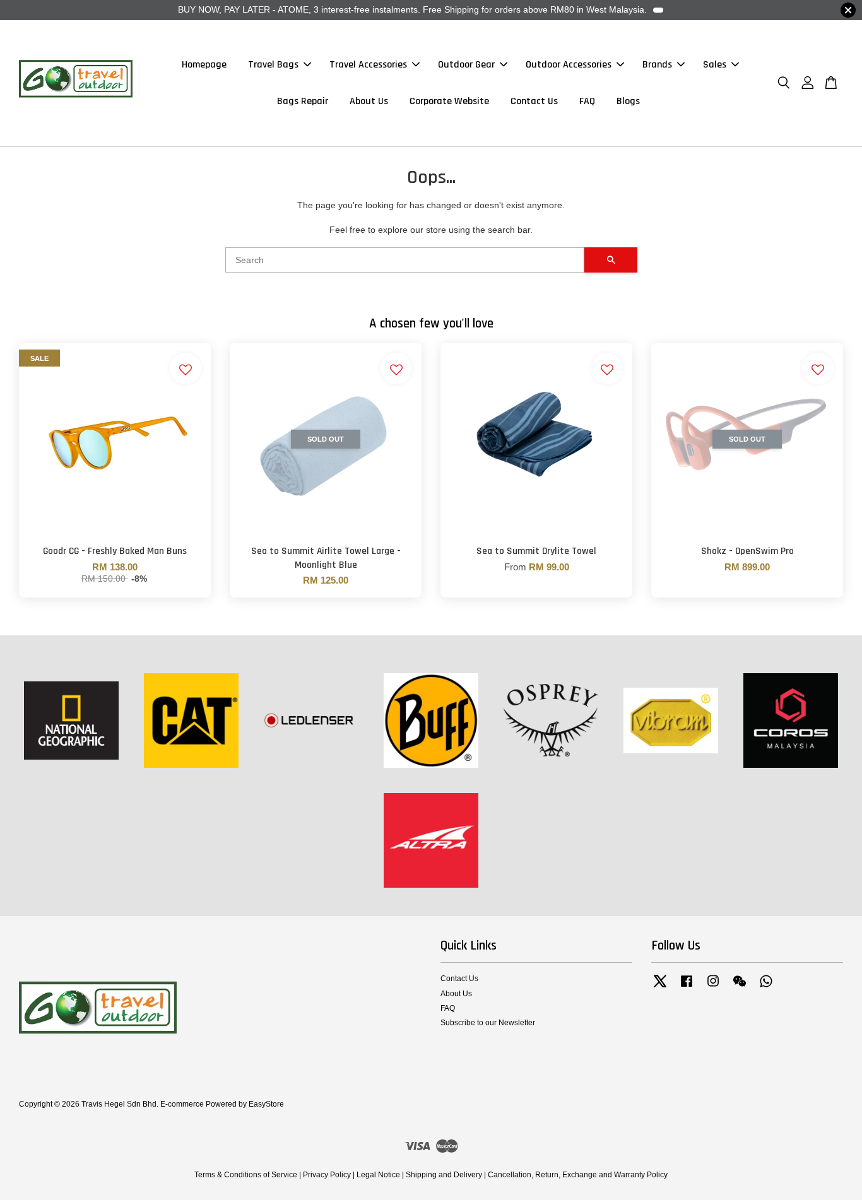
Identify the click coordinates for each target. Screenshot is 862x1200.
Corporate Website (449, 101)
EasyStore (266, 1104)
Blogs (628, 101)
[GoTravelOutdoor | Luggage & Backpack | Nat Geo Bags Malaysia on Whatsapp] (766, 987)
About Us (369, 101)
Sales (714, 65)
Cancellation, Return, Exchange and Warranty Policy (578, 1174)
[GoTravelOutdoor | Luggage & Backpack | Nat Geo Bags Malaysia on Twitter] (660, 987)
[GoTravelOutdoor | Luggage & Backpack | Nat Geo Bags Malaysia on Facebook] (686, 987)
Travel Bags (273, 65)
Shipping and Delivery (444, 1174)
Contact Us (534, 101)
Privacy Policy (327, 1174)
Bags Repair (302, 101)
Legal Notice (378, 1174)
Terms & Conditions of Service (245, 1174)
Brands (657, 65)
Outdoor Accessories (568, 65)
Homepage (204, 65)
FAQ (587, 101)
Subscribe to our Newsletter (487, 1022)
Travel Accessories (368, 65)
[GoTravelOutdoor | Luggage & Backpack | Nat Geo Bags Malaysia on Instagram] (713, 987)
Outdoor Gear (466, 65)
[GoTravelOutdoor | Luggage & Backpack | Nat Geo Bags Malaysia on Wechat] (739, 987)
